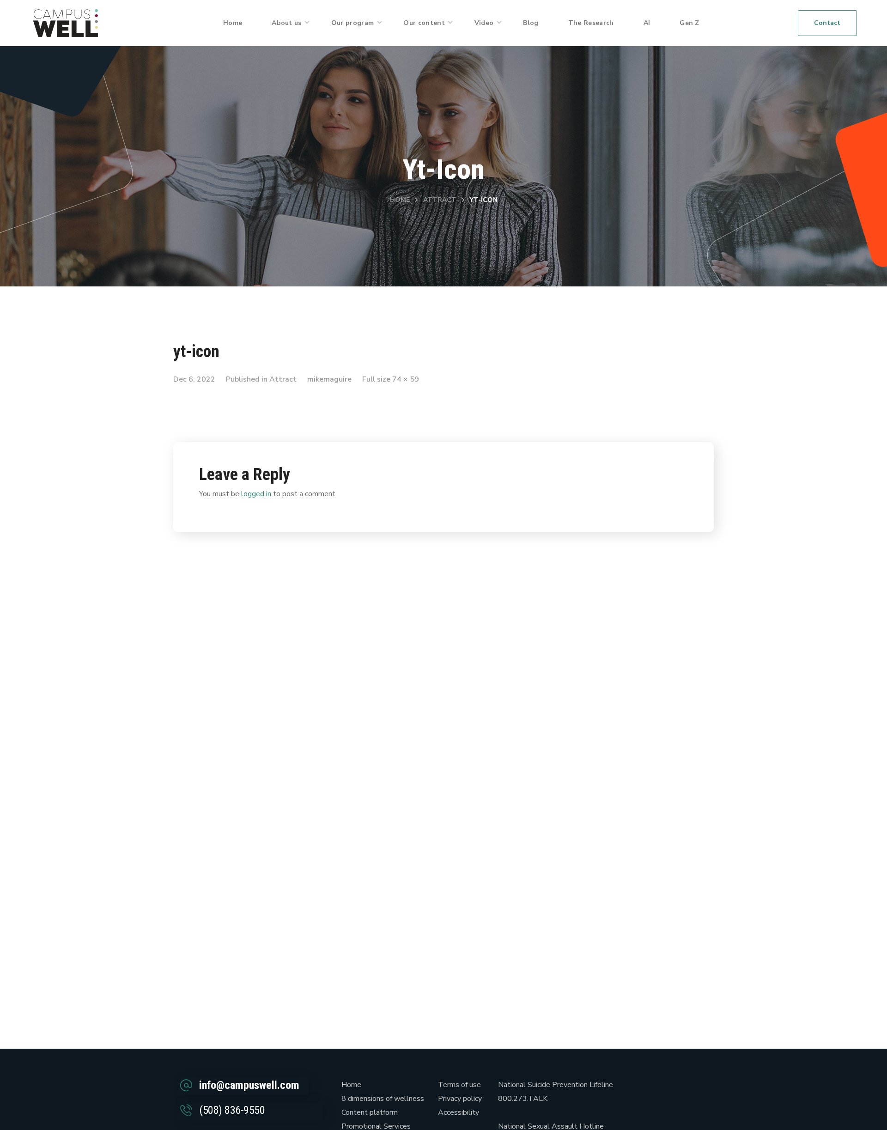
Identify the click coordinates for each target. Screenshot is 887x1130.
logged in (256, 494)
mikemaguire (329, 379)
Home (400, 199)
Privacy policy (460, 1099)
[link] (65, 23)
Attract (439, 199)
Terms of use (459, 1085)
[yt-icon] (190, 398)
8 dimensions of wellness (382, 1099)
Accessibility (458, 1112)
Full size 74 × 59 (390, 379)
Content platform (369, 1112)
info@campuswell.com (249, 1085)
